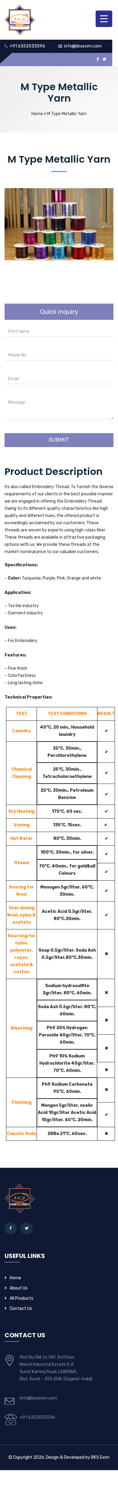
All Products (21, 1298)
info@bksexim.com (83, 46)
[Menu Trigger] (104, 19)
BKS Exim (100, 1457)
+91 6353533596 (27, 46)
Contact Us (21, 1308)
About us (19, 1288)
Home (37, 113)
